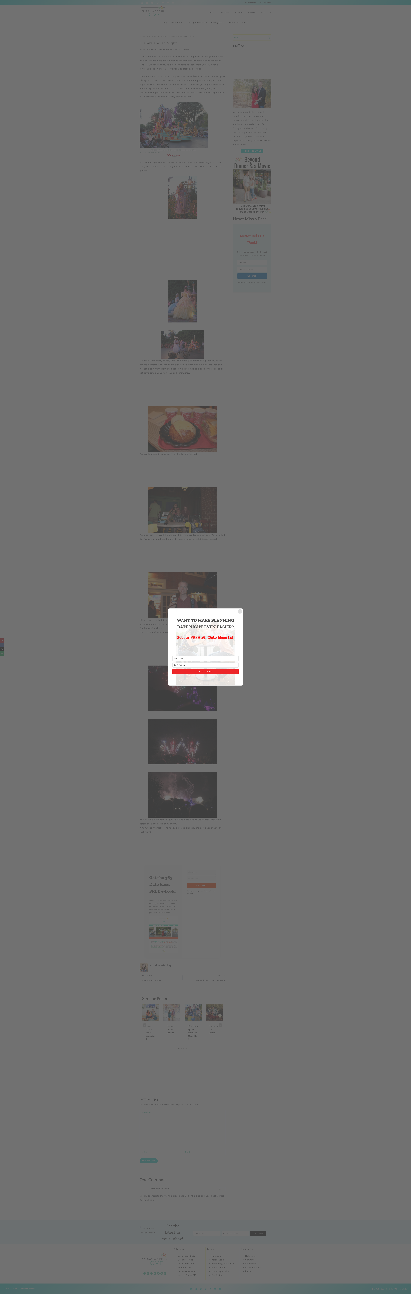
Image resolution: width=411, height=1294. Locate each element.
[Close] (240, 611)
